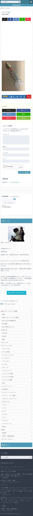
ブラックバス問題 (7, 380)
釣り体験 (4, 323)
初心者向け (5, 389)
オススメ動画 (6, 351)
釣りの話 (4, 333)
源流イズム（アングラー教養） (9, 311)
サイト (4, 158)
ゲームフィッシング (7, 355)
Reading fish (16, 5)
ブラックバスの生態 (7, 376)
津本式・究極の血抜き (8, 436)
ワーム (4, 417)
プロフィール (4, 342)
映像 (3, 339)
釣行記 (4, 426)
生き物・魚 (4, 330)
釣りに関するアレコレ (8, 327)
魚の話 (4, 336)
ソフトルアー (6, 361)
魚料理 (4, 433)
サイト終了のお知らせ (14, 182)
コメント (6, 134)
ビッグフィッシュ (7, 370)
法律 (3, 383)
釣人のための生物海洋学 (9, 320)
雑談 (3, 314)
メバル (4, 408)
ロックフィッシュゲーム (9, 392)
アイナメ (4, 404)
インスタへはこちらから (9, 304)
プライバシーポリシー (7, 439)
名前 (5, 146)
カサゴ (4, 411)
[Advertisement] (16, 41)
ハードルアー (6, 358)
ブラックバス (6, 348)
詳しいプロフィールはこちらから (16, 292)
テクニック (5, 367)
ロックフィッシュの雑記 (9, 395)
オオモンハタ (6, 401)
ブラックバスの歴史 (7, 373)
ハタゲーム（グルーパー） (9, 398)
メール (5, 152)
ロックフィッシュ (7, 386)
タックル (4, 364)
